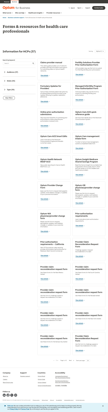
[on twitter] (11, 395)
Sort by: (91, 51)
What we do (7, 13)
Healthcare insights (35, 13)
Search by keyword (9, 60)
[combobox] (100, 51)
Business (14, 2)
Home (4, 17)
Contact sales (98, 8)
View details (44, 75)
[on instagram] (15, 395)
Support (87, 8)
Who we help (19, 13)
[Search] (33, 63)
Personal (6, 2)
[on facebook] (8, 395)
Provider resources (53, 13)
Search (73, 8)
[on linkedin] (4, 395)
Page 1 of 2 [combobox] (63, 360)
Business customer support (16, 17)
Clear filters (9, 98)
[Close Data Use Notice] (103, 406)
